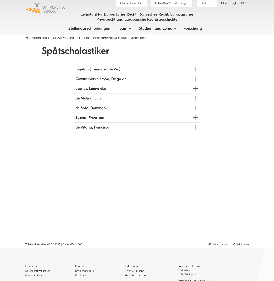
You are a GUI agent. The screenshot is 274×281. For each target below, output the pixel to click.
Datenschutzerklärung (37, 270)
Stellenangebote (84, 270)
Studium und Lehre (155, 28)
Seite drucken (220, 244)
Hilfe (224, 3)
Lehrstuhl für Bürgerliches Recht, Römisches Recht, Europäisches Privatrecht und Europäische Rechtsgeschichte (137, 17)
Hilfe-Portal (131, 266)
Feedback (80, 275)
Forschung (193, 28)
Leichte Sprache (134, 270)
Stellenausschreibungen (89, 28)
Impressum (31, 266)
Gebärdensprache (135, 275)
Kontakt (79, 266)
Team (122, 28)
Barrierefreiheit (33, 275)
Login (234, 3)
